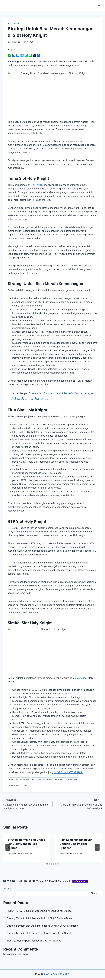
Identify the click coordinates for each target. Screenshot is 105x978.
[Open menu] (99, 5)
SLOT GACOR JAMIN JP (57, 973)
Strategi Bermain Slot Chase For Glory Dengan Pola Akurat (26, 844)
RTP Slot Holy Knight (42, 780)
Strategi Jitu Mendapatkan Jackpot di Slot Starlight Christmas (26, 804)
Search (7, 888)
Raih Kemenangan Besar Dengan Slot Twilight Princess (76, 844)
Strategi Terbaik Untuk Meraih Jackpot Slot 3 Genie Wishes (39, 918)
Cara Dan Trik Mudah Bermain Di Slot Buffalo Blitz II (81, 804)
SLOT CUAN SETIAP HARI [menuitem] (68, 772)
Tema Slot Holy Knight (19, 785)
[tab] (47, 864)
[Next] (97, 847)
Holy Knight (37, 185)
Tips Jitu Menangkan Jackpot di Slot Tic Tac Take (34, 940)
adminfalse (15, 42)
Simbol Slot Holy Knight (66, 780)
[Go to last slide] (7, 847)
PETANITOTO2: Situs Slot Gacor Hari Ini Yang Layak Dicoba (39, 910)
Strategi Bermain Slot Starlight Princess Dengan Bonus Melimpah (42, 925)
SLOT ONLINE (13, 23)
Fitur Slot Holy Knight (19, 780)
